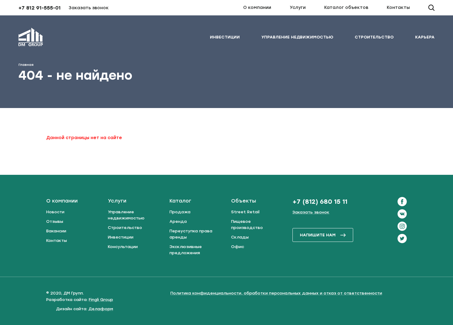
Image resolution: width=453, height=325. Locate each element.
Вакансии (56, 231)
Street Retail (245, 212)
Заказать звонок (89, 7)
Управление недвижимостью (297, 37)
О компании (257, 7)
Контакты (398, 7)
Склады (240, 237)
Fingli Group (101, 299)
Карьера (425, 37)
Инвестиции (225, 37)
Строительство (374, 37)
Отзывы (54, 221)
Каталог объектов (346, 7)
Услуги (298, 7)
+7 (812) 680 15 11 (319, 201)
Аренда (178, 221)
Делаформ (100, 309)
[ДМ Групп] (30, 38)
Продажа (179, 212)
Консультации (123, 246)
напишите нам (318, 235)
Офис (237, 246)
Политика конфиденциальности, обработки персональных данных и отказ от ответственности (276, 293)
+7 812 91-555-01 (39, 8)
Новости (55, 212)
